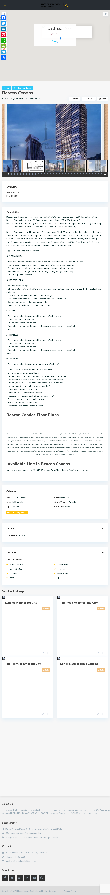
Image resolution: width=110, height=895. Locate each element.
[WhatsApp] (3, 40)
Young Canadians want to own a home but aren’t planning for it (32, 837)
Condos (17, 88)
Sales (6, 88)
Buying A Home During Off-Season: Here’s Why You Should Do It (33, 829)
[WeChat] (3, 46)
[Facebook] (3, 18)
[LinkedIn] (3, 29)
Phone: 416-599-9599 (15, 857)
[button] (61, 47)
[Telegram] (3, 52)
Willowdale (35, 98)
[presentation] (7, 137)
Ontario (72, 502)
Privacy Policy (70, 891)
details (46, 609)
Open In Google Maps (17, 512)
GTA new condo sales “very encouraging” (23, 833)
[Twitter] (3, 23)
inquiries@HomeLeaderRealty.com (21, 861)
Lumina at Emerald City (21, 602)
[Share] (3, 57)
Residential (26, 88)
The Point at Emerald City (23, 664)
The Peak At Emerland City (79, 602)
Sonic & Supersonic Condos (79, 664)
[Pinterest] (3, 35)
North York (24, 98)
